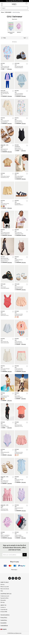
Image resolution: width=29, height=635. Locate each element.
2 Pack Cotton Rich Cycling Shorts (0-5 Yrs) (19, 370)
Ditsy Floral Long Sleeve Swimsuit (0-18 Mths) (5, 343)
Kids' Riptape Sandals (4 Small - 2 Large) (19, 205)
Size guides (3, 600)
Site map (3, 602)
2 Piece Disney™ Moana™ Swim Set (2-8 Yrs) (18, 343)
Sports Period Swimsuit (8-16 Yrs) (19, 148)
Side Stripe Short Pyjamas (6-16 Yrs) (19, 425)
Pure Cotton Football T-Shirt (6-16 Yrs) (5, 426)
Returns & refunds (5, 588)
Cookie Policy (4, 620)
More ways (14, 569)
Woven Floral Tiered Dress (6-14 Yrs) (5, 260)
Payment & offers (4, 598)
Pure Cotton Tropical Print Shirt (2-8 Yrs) (5, 177)
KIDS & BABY (8, 12)
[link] (1, 629)
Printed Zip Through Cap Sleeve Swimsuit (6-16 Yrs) (19, 481)
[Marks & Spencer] (14, 4)
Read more (14, 19)
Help (2, 591)
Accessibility (3, 622)
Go (24, 554)
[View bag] (26, 4)
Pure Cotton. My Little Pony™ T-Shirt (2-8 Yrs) (19, 234)
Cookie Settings (4, 625)
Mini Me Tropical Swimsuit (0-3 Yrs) (18, 121)
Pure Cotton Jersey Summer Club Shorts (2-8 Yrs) (5, 205)
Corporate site (4, 609)
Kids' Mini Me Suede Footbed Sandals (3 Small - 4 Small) (19, 67)
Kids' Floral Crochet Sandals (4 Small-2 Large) (19, 288)
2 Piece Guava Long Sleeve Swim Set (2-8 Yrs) (5, 67)
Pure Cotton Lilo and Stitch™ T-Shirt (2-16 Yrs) (5, 234)
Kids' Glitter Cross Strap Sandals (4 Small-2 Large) (4, 482)
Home (2, 12)
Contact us (3, 607)
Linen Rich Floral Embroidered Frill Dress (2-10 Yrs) (4, 510)
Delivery (2, 584)
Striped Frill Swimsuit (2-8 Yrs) (4, 315)
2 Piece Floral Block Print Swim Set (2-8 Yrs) (19, 95)
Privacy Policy (4, 617)
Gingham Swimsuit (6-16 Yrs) (19, 260)
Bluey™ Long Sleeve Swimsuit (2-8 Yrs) (5, 536)
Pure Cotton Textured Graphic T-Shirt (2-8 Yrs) (19, 397)
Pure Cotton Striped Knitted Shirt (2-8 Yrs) (19, 177)
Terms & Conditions (5, 614)
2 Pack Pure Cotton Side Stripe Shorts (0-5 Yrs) (19, 315)
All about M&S (4, 611)
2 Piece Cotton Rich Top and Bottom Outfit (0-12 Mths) (5, 122)
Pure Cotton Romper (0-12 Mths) (5, 369)
